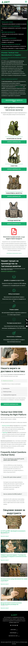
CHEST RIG (14, 166)
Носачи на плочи (6, 425)
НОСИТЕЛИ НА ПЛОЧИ (14, 138)
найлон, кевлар (19, 86)
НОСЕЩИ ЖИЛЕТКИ (14, 220)
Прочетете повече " (5, 536)
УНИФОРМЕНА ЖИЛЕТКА (14, 193)
